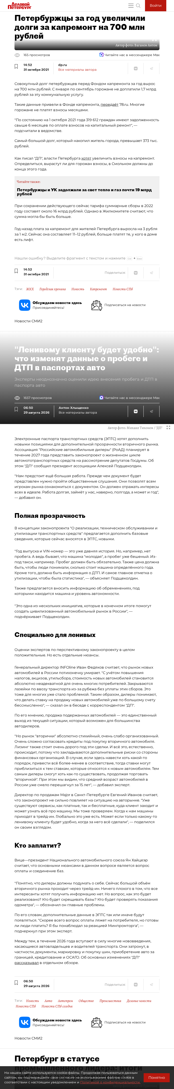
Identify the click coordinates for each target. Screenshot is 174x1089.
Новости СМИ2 (28, 321)
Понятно (156, 1077)
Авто (48, 1000)
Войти (156, 5)
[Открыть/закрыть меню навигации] (130, 5)
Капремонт (98, 289)
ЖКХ (30, 289)
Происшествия (110, 1000)
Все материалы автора (77, 70)
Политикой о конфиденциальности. (110, 1082)
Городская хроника (52, 289)
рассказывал (26, 963)
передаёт (109, 104)
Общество (86, 1000)
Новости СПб (123, 289)
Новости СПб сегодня (56, 1006)
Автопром (65, 1000)
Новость (77, 289)
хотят (86, 158)
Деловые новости (139, 1000)
